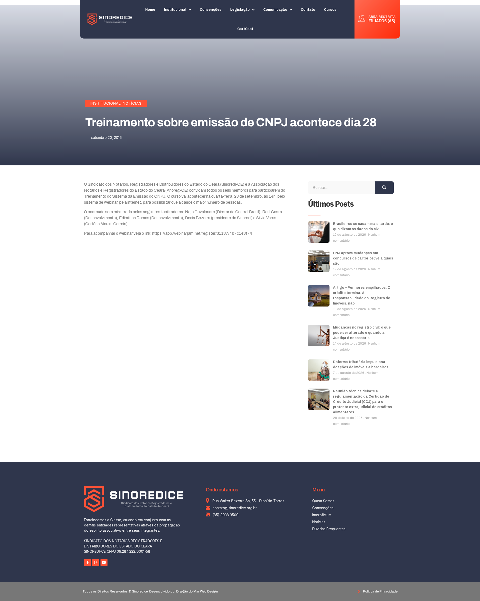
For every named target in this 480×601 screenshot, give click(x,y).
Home (150, 10)
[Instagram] (95, 562)
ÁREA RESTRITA (382, 17)
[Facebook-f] (87, 562)
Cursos (330, 10)
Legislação (240, 10)
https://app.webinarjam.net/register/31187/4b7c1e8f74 (202, 233)
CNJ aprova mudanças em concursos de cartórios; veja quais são (363, 258)
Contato (308, 10)
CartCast (245, 29)
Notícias (132, 103)
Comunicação (275, 10)
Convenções (211, 10)
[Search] (384, 187)
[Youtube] (104, 562)
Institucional (175, 10)
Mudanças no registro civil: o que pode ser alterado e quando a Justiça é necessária (362, 333)
